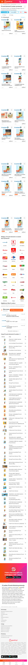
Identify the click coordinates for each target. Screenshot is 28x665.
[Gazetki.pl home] (8, 1)
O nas (2, 618)
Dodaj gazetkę (4, 620)
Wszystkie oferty (6, 4)
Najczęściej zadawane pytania (6, 611)
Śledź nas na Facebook (5, 627)
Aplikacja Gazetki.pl (4, 617)
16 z (5, 17)
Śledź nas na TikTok (5, 631)
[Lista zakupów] (22, 2)
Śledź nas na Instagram (5, 628)
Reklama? (3, 612)
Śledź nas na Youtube (5, 630)
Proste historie (13, 4)
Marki (2, 615)
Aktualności (3, 621)
